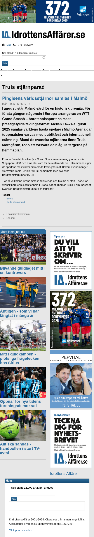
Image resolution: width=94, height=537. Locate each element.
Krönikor (22, 69)
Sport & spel (37, 69)
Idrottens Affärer (43, 35)
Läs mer (11, 218)
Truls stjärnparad (16, 202)
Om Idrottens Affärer (18, 75)
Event (10, 198)
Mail (9, 45)
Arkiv (66, 69)
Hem (9, 480)
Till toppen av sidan (20, 530)
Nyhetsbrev (54, 69)
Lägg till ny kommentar (18, 214)
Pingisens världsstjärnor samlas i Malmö (44, 98)
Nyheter (10, 69)
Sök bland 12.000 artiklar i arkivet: (20, 53)
